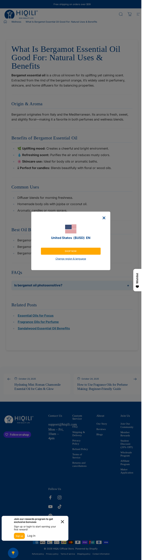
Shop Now (71, 251)
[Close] (104, 218)
